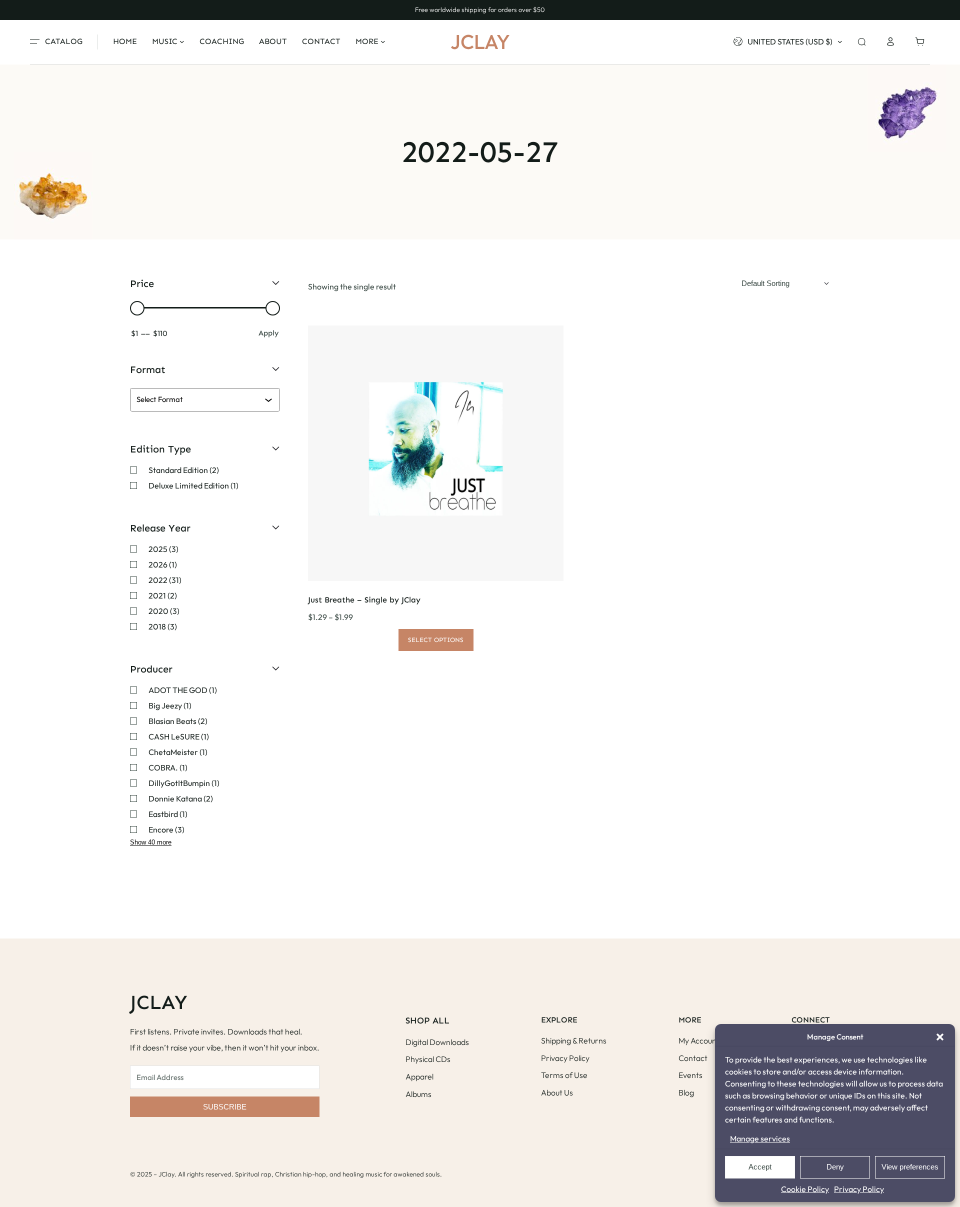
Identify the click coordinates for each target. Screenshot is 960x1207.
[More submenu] (383, 41)
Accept (760, 1166)
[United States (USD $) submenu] (840, 41)
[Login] (890, 41)
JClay (480, 41)
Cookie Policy (805, 1189)
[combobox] (200, 399)
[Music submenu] (182, 41)
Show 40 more (151, 842)
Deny (835, 1166)
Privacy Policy (859, 1189)
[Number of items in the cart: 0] (922, 41)
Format (148, 370)
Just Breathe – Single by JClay (364, 599)
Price (142, 284)
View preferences (910, 1166)
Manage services (760, 1139)
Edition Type (160, 449)
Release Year (160, 528)
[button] (940, 1037)
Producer (151, 669)
